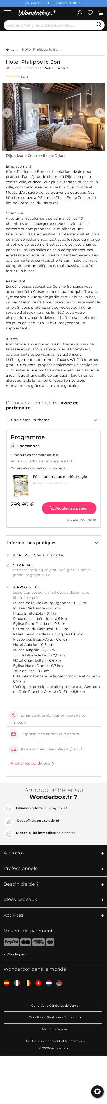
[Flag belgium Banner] (26, 983)
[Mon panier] (100, 12)
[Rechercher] (99, 25)
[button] (7, 113)
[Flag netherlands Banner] (47, 983)
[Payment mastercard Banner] (50, 943)
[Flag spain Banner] (4, 983)
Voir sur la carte (57, 68)
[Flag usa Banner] (57, 983)
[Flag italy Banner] (15, 983)
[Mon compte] (79, 12)
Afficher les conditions (30, 763)
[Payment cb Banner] (25, 943)
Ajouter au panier (71, 508)
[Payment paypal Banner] (9, 943)
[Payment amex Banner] (38, 943)
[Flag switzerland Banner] (36, 983)
